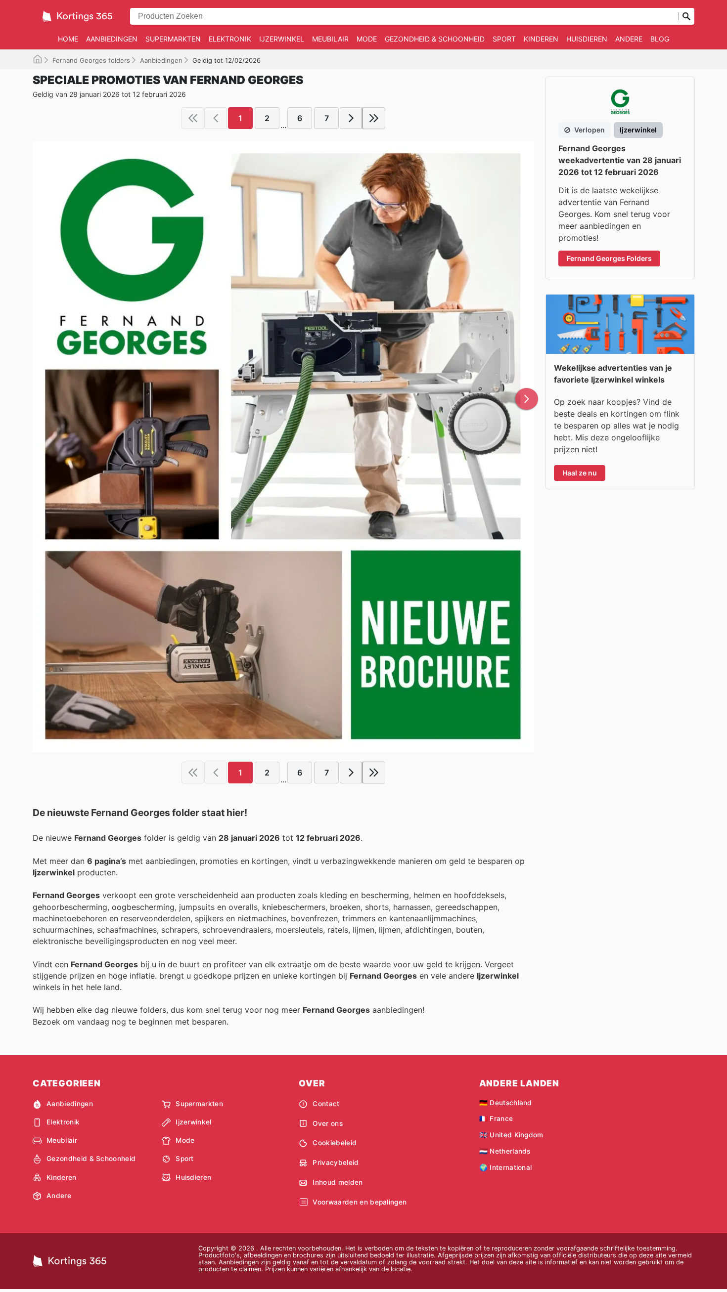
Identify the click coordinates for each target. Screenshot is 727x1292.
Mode (367, 39)
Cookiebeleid (335, 1143)
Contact (326, 1104)
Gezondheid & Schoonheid (435, 39)
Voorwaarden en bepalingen (360, 1202)
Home (68, 39)
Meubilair (330, 39)
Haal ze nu (579, 473)
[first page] (193, 118)
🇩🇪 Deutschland (505, 1103)
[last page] (374, 118)
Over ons (328, 1123)
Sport (504, 39)
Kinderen (541, 39)
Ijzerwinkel (281, 39)
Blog (659, 39)
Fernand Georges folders (91, 60)
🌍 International (505, 1167)
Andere (628, 39)
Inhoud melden (338, 1182)
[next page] (351, 118)
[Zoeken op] (686, 16)
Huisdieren (586, 39)
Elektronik (230, 39)
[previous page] (215, 118)
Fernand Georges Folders (609, 258)
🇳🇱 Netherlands (505, 1151)
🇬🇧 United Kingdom (511, 1135)
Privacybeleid (336, 1162)
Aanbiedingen (111, 39)
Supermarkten (173, 39)
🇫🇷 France (496, 1118)
